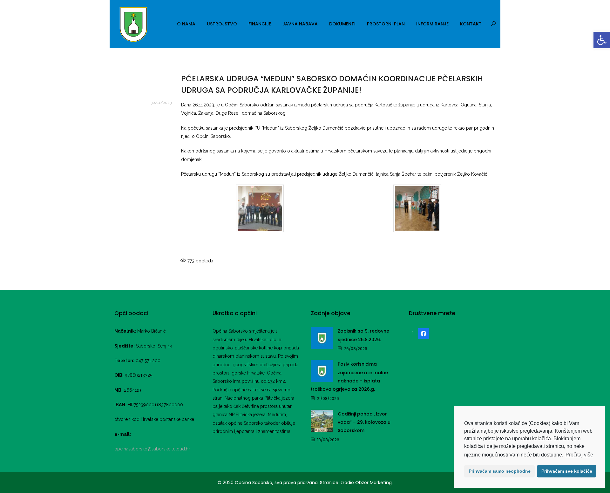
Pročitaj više (579, 454)
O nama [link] (186, 24)
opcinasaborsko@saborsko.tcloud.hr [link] (152, 448)
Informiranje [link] (432, 24)
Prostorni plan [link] (386, 24)
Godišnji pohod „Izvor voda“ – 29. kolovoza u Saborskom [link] (364, 422)
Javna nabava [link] (300, 24)
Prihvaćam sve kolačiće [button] (566, 471)
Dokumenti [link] (342, 24)
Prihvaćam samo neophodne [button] (500, 471)
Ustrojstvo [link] (222, 24)
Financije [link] (259, 24)
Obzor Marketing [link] (373, 482)
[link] (601, 40)
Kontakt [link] (471, 24)
